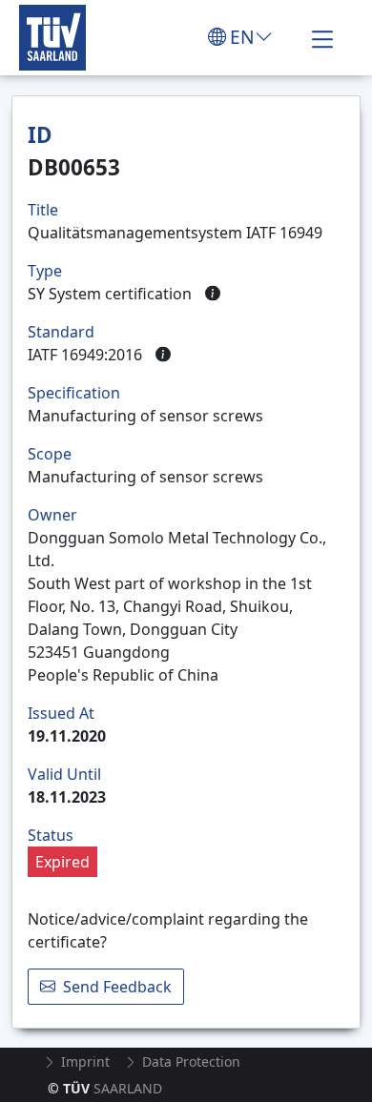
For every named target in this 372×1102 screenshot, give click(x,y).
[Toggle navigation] (322, 37)
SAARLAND (105, 1088)
